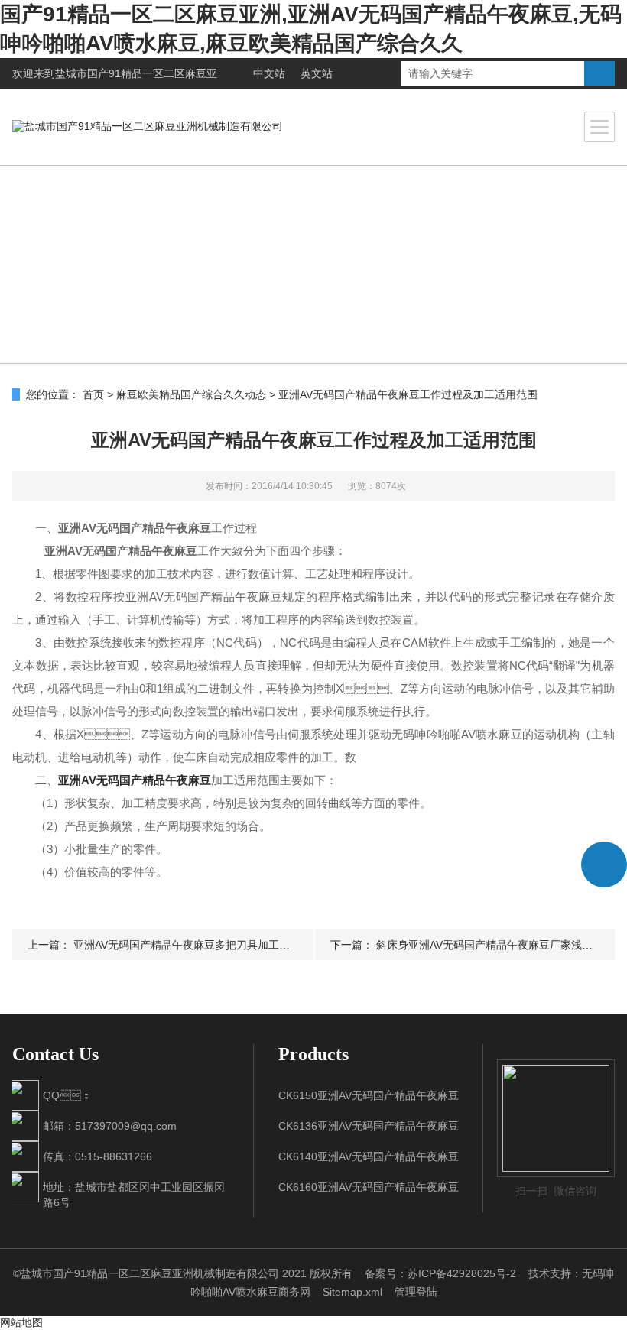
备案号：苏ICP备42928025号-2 (440, 1273)
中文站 (269, 73)
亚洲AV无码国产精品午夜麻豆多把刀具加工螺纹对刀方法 (208, 945)
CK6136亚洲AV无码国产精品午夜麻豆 (368, 1126)
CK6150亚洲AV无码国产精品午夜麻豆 (368, 1095)
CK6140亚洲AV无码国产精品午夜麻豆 (368, 1156)
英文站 (317, 73)
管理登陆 (416, 1292)
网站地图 (21, 1322)
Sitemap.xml (352, 1292)
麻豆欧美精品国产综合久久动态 (191, 394)
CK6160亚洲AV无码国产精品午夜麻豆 (368, 1187)
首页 (93, 394)
